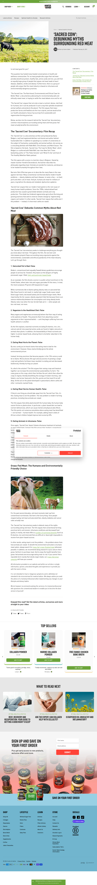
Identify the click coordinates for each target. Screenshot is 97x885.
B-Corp (55, 839)
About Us (40, 829)
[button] (87, 87)
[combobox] (84, 18)
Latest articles (7, 18)
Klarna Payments (58, 836)
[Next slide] (94, 1)
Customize (47, 453)
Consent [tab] (25, 436)
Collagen (5, 820)
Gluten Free (23, 820)
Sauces (5, 826)
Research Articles (45, 18)
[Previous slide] (3, 1)
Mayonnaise (6, 823)
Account (87, 6)
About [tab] (71, 436)
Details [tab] (48, 436)
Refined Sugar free (25, 816)
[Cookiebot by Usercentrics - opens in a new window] (74, 431)
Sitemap (34, 861)
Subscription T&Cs (58, 847)
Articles (40, 816)
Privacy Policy (21, 861)
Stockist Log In (57, 832)
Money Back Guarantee (56, 843)
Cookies (28, 861)
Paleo (21, 826)
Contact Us (56, 823)
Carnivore (22, 829)
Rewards (68, 6)
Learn (76, 6)
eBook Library (42, 826)
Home (55, 29)
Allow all (70, 453)
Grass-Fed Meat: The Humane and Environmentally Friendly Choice (82, 80)
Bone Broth (6, 832)
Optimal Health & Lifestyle (29, 18)
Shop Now (8, 6)
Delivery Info (56, 829)
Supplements (7, 839)
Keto (21, 823)
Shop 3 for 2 (21, 6)
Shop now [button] (87, 97)
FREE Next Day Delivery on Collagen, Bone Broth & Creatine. (49, 881)
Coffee (5, 842)
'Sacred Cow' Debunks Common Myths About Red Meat (83, 76)
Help (54, 820)
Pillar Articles (42, 823)
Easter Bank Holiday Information (58, 850)
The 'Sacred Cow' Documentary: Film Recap (83, 72)
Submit (67, 752)
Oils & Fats (6, 836)
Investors (40, 832)
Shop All (5, 816)
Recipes (16, 18)
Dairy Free (23, 832)
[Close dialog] (33, 881)
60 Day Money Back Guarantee (48, 1)
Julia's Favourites (8, 845)
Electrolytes (6, 829)
